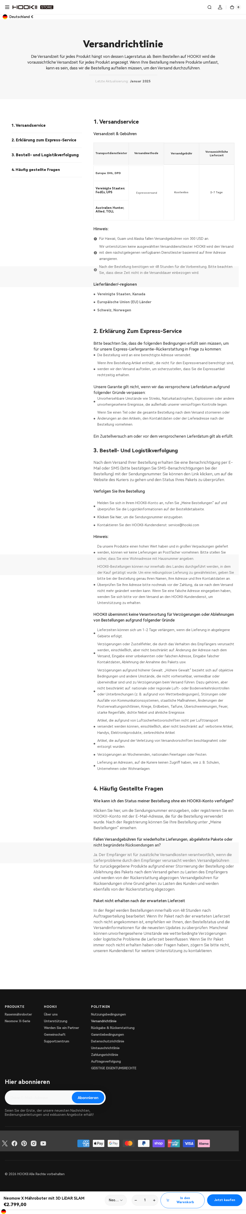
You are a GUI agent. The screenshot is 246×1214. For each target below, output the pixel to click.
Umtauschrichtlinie (105, 1048)
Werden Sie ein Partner (61, 1028)
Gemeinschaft (55, 1034)
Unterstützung (55, 1021)
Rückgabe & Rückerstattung (113, 1028)
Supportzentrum (56, 1041)
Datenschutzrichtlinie (107, 1041)
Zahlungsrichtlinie (104, 1055)
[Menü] (7, 7)
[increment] (154, 1200)
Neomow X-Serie (17, 1021)
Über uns (51, 1014)
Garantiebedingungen (107, 1034)
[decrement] (136, 1200)
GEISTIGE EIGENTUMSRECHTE (113, 1068)
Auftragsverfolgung (106, 1061)
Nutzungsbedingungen (108, 1014)
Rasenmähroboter (18, 1014)
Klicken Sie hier (109, 517)
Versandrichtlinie (104, 1021)
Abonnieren (88, 1097)
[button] (209, 7)
